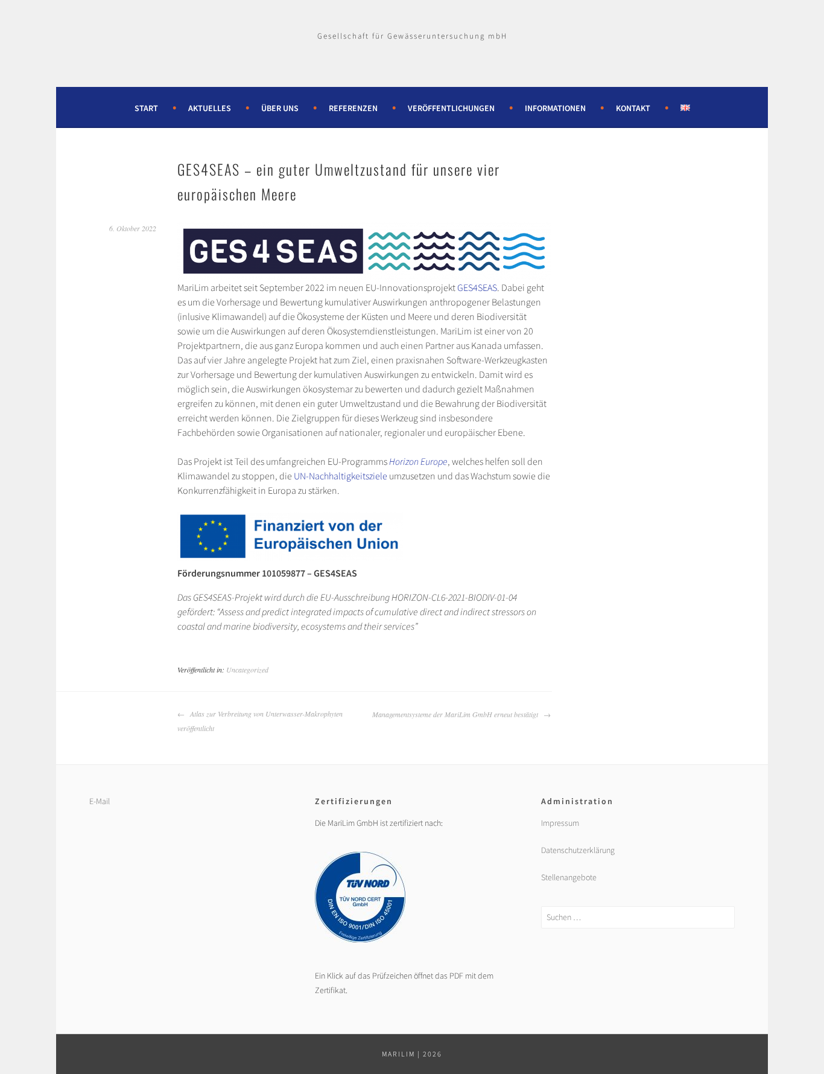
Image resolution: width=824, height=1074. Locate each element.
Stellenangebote (569, 877)
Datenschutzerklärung (578, 850)
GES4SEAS (477, 287)
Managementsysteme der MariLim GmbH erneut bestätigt (456, 714)
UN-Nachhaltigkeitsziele (340, 476)
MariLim (398, 1053)
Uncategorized (247, 669)
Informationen (555, 108)
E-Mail (99, 801)
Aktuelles (209, 108)
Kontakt (633, 108)
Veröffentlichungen (451, 108)
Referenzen (353, 108)
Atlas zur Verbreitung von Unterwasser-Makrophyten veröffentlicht (260, 721)
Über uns (280, 108)
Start (146, 108)
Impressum (560, 822)
